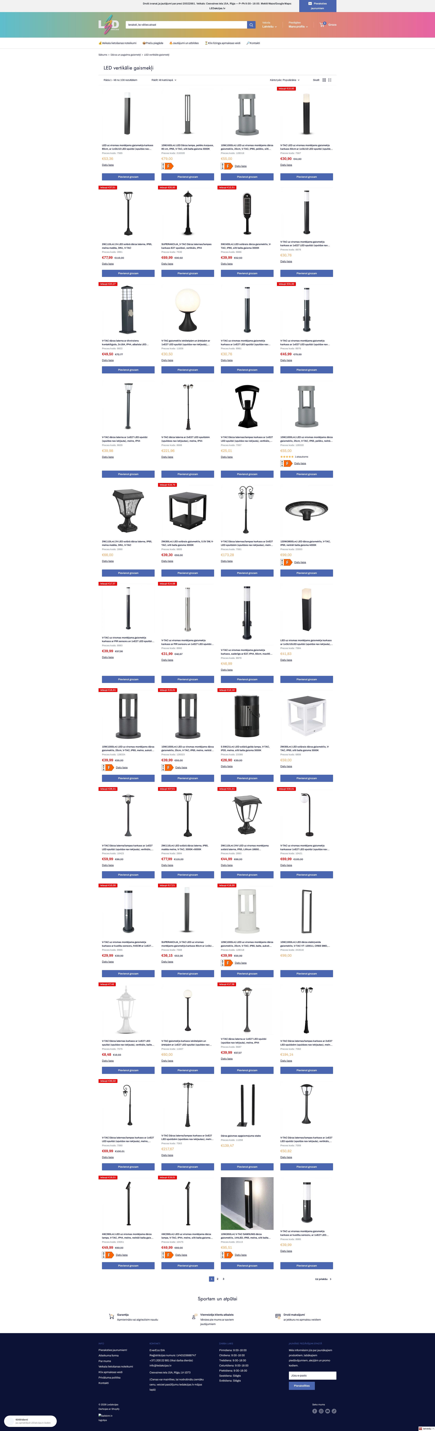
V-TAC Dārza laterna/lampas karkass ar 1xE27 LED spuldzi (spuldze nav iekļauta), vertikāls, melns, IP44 (127, 847)
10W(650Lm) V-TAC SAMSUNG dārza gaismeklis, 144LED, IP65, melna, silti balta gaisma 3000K (244, 1236)
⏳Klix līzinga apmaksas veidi (222, 43)
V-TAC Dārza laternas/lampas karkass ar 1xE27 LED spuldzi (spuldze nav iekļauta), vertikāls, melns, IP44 (247, 439)
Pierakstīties (302, 1385)
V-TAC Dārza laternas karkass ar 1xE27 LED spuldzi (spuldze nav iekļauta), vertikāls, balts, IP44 (127, 1043)
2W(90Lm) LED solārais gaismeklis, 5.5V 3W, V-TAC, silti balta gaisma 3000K (187, 543)
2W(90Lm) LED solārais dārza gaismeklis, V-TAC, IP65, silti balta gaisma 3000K (304, 748)
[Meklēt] (251, 25)
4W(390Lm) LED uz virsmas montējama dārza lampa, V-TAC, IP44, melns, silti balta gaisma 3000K (186, 1236)
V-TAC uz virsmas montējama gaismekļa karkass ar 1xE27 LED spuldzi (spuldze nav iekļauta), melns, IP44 (304, 244)
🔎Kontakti (253, 43)
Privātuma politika (109, 1377)
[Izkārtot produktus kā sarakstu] (329, 80)
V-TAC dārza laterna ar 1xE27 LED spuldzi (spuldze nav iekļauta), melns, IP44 (124, 439)
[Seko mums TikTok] (334, 1411)
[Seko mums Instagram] (321, 1411)
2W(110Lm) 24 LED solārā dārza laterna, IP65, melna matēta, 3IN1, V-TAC (127, 246)
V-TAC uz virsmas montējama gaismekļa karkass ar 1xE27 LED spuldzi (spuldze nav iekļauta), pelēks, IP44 (244, 342)
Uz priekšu (321, 1279)
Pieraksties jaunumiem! (113, 1350)
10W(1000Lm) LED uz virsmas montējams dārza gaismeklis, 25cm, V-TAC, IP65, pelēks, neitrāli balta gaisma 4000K (306, 439)
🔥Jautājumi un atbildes (184, 43)
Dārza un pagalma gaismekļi (126, 55)
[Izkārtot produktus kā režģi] (324, 80)
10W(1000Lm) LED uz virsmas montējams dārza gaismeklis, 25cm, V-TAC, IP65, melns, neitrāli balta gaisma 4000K (187, 748)
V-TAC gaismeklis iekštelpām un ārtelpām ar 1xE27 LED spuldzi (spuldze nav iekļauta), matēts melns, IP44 (185, 342)
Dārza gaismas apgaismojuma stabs (241, 1136)
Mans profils (297, 26)
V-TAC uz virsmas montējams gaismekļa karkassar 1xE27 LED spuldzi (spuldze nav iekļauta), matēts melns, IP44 (303, 847)
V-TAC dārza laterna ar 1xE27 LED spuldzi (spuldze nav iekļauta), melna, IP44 (243, 1041)
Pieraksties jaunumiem (319, 6)
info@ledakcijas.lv (160, 1365)
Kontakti (104, 1383)
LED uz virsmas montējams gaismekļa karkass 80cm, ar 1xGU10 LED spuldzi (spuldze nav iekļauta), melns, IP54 (127, 147)
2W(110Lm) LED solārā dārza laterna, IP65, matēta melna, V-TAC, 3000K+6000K (184, 847)
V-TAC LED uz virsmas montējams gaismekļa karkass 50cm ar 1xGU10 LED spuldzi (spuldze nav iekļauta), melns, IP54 (306, 147)
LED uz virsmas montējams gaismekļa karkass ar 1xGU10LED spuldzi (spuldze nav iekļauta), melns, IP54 (306, 642)
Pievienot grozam (128, 176)
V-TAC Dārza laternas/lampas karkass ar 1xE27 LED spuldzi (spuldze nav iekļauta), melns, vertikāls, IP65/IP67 (128, 1139)
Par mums (105, 1361)
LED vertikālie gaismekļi (156, 55)
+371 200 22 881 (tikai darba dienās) (171, 1360)
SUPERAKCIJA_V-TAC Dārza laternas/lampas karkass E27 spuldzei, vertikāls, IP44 (186, 246)
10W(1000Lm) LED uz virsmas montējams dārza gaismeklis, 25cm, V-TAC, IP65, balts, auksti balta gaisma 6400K (247, 944)
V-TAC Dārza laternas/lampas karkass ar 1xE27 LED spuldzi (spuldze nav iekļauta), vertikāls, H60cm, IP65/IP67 (306, 1139)
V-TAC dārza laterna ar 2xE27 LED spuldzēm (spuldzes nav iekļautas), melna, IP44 (185, 439)
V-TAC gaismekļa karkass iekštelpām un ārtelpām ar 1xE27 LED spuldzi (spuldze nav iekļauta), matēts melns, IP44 (185, 1043)
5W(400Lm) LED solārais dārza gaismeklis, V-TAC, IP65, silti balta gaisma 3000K (246, 246)
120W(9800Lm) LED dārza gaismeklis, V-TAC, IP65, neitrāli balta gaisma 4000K (305, 543)
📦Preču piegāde (152, 43)
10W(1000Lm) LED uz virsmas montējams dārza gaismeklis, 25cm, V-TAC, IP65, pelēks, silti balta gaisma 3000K (247, 147)
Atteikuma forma (109, 1355)
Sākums (103, 55)
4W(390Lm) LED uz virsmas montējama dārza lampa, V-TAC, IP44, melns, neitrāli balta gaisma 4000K (128, 1236)
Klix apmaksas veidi (111, 1372)
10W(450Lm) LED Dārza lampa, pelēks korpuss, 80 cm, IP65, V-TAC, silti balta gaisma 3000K (187, 147)
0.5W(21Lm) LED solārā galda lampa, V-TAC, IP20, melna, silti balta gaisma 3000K (245, 748)
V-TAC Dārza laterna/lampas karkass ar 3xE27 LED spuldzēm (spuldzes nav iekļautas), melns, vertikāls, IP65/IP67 (187, 1137)
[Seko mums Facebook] (314, 1411)
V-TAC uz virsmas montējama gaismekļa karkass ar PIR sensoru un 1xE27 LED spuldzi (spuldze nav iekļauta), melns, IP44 (127, 639)
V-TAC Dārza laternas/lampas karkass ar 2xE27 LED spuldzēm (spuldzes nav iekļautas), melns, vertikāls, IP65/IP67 (247, 543)
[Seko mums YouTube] (327, 1411)
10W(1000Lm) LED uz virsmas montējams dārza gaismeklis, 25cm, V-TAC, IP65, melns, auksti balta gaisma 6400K (128, 748)
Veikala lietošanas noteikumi (116, 1366)
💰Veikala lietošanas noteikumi (117, 43)
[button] (427, 1429)
